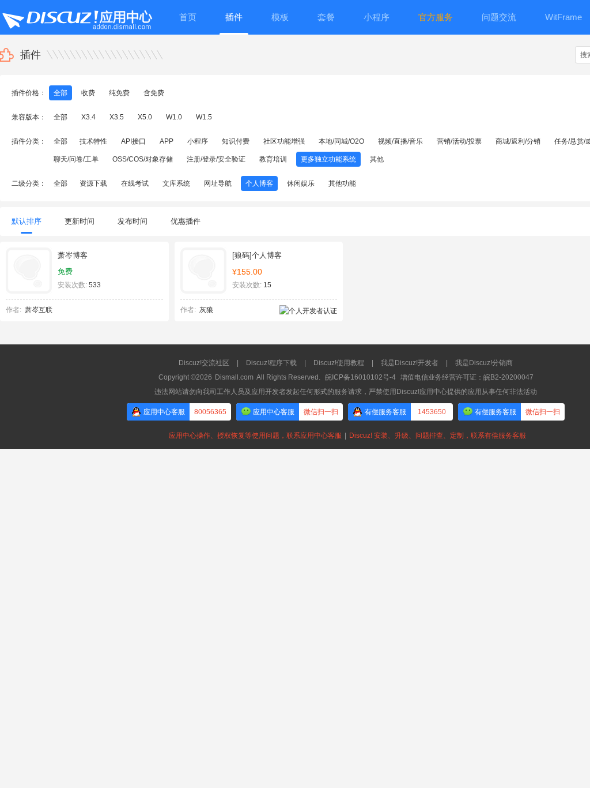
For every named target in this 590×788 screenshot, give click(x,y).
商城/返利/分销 (518, 141)
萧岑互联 (38, 310)
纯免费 (119, 93)
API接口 (133, 141)
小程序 (197, 141)
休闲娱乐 (301, 183)
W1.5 (204, 117)
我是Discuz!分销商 (484, 363)
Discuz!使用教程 (338, 363)
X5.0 (145, 117)
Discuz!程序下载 (271, 363)
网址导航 (218, 183)
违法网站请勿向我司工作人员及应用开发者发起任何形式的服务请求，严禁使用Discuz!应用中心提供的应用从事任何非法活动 (345, 392)
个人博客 (259, 183)
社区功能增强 (284, 141)
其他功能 (342, 183)
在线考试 (135, 183)
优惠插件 (186, 221)
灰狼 (206, 310)
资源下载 (93, 183)
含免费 (153, 93)
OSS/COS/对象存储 (142, 159)
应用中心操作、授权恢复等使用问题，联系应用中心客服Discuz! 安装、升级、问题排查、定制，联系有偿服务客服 (345, 435)
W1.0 (174, 117)
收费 (88, 93)
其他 (377, 159)
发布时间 (133, 221)
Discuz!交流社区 (204, 363)
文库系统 (176, 183)
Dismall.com (234, 377)
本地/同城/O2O (341, 141)
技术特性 (93, 141)
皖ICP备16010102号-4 (360, 377)
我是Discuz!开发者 (409, 363)
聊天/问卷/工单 (76, 159)
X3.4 (88, 117)
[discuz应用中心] (76, 17)
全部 (60, 93)
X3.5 (116, 117)
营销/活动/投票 (459, 141)
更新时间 (79, 221)
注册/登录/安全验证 (216, 159)
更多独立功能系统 (328, 159)
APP (166, 141)
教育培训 (273, 159)
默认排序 (26, 221)
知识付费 (235, 141)
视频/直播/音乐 (400, 141)
